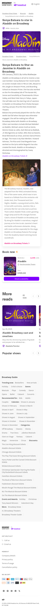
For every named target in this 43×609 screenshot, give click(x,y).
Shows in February (9, 406)
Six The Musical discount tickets (14, 495)
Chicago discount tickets (11, 452)
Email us (7, 544)
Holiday (5, 386)
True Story (14, 432)
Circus (23, 440)
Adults (27, 398)
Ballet (12, 394)
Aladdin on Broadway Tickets (14, 156)
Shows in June (7, 413)
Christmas (32, 499)
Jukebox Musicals (28, 432)
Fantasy (19, 436)
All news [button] (25, 296)
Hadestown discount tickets (13, 484)
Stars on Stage (7, 436)
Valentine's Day (27, 503)
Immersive (14, 440)
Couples (5, 402)
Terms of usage (8, 563)
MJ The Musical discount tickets (14, 491)
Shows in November (27, 421)
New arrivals (32, 382)
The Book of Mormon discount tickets (17, 480)
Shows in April (7, 409)
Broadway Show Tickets (9, 13)
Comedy (22, 390)
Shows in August (8, 417)
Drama (4, 432)
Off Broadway (7, 429)
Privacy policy (7, 559)
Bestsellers (19, 382)
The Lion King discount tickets (14, 444)
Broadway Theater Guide (12, 514)
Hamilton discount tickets (12, 476)
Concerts (30, 394)
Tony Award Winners (10, 503)
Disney (28, 429)
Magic (4, 440)
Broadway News (21, 56)
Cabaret (21, 394)
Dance (31, 390)
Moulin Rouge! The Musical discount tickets (19, 487)
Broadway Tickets (7, 56)
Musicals (23, 13)
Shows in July (21, 413)
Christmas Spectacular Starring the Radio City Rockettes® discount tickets (18, 471)
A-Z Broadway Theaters (11, 510)
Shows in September (26, 417)
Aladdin (31, 13)
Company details (8, 555)
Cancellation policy (9, 567)
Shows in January (28, 402)
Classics (19, 429)
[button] (28, 264)
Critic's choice (16, 386)
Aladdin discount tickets (11, 448)
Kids (20, 398)
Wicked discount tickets (11, 466)
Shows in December (10, 425)
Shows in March (26, 406)
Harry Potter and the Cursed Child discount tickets (19, 460)
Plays (14, 390)
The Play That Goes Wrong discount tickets (19, 456)
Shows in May (21, 409)
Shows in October (9, 421)
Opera (4, 394)
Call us (7, 540)
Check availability (21, 279)
